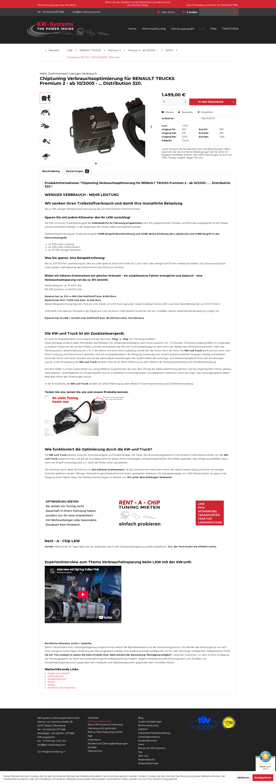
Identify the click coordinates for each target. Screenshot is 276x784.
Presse (51, 682)
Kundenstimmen (57, 679)
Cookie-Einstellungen (150, 721)
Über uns (143, 755)
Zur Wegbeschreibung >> (51, 751)
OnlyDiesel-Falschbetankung (154, 733)
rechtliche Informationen (61, 687)
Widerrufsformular (148, 763)
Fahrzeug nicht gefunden (102, 728)
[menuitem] (164, 12)
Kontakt (92, 747)
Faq (140, 752)
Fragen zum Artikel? (58, 673)
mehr (141, 744)
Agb (90, 735)
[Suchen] (235, 11)
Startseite (93, 717)
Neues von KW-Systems (151, 748)
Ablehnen (243, 777)
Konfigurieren (262, 777)
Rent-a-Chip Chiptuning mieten (105, 732)
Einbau (51, 684)
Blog (140, 717)
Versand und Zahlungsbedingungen (108, 743)
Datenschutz (95, 751)
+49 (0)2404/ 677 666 (53, 729)
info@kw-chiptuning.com (51, 744)
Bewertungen (77, 171)
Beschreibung (51, 171)
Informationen (55, 676)
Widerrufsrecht (146, 759)
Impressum (94, 739)
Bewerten (187, 112)
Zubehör (143, 729)
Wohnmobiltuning (148, 725)
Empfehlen (206, 112)
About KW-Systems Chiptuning (105, 724)
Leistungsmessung (149, 736)
